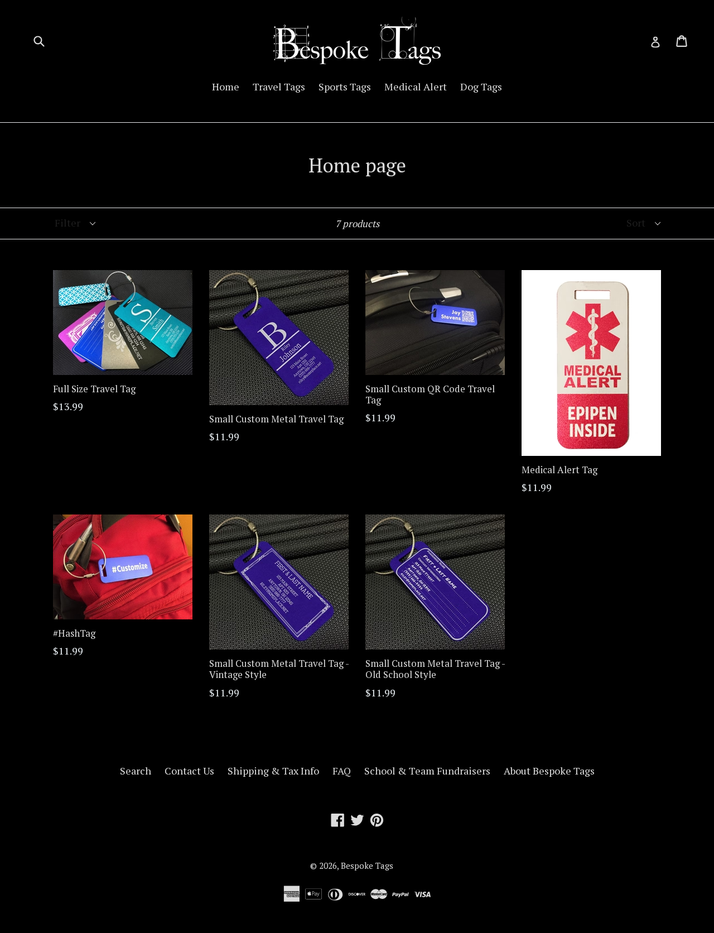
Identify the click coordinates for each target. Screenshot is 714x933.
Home (225, 86)
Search (135, 770)
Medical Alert (415, 86)
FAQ (341, 770)
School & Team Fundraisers (427, 770)
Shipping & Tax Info (273, 770)
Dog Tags (481, 86)
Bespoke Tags (367, 865)
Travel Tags (279, 86)
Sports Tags (345, 86)
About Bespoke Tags (549, 770)
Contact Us (189, 770)
